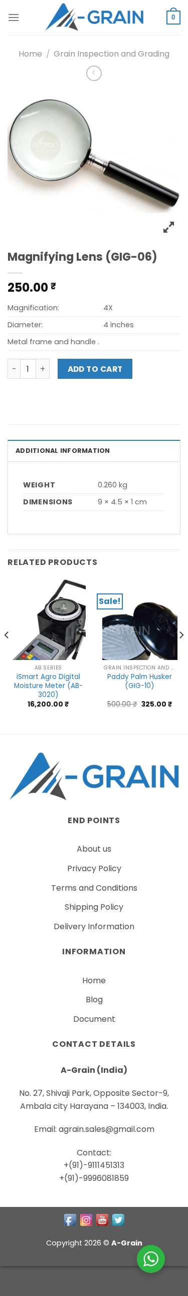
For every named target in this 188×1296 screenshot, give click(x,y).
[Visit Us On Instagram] (86, 1219)
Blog (94, 999)
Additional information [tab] (63, 450)
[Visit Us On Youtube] (102, 1219)
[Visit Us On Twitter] (118, 1219)
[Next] (181, 655)
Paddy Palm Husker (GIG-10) (139, 681)
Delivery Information (94, 926)
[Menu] (14, 17)
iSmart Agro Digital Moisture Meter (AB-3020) (48, 686)
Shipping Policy (94, 907)
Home (30, 54)
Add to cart (95, 369)
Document (94, 1019)
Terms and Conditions (94, 888)
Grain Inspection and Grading (111, 54)
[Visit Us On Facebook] (70, 1219)
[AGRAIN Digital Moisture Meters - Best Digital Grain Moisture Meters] (94, 18)
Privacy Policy (94, 868)
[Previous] (7, 655)
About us (94, 849)
